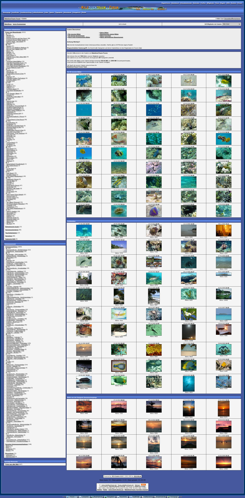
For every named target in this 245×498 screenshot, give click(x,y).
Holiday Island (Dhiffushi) (14, 110)
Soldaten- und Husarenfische (15, 412)
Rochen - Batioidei (12, 366)
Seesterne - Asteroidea (13, 401)
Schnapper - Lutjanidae (13, 384)
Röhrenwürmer (11, 369)
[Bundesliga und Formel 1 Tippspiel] (59, 12)
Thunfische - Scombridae (14, 426)
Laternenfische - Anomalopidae (15, 329)
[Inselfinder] (15, 12)
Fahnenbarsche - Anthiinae (14, 271)
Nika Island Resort (12, 165)
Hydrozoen (9, 303)
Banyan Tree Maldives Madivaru (16, 47)
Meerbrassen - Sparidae (13, 341)
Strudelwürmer (10, 420)
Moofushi (9, 161)
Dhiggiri (8, 70)
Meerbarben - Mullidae (13, 340)
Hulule (8, 115)
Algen (7, 447)
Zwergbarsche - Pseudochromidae (17, 441)
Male (7, 155)
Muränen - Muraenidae (13, 351)
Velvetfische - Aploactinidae (14, 435)
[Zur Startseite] (239, 3)
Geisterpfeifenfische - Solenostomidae (18, 288)
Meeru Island (10, 158)
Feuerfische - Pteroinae (13, 276)
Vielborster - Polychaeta (13, 436)
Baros (8, 50)
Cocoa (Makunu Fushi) (13, 67)
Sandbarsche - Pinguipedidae (15, 374)
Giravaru (9, 98)
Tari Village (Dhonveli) (13, 202)
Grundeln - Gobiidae (12, 291)
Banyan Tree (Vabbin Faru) (14, 49)
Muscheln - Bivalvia (12, 352)
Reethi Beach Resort (12, 185)
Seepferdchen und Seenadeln (15, 398)
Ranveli (8, 184)
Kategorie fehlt (10, 456)
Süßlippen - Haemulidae (13, 421)
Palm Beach (10, 173)
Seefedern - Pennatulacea (14, 392)
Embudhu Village (11, 80)
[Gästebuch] (175, 3)
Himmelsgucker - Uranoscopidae (16, 300)
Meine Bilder (104, 32)
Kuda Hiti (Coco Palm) (13, 132)
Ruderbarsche (10, 371)
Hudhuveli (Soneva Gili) (13, 113)
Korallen (8, 317)
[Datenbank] (67, 12)
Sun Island (9, 199)
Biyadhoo (9, 53)
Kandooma (9, 124)
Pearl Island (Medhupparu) (14, 176)
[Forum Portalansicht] (83, 12)
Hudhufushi (9, 112)
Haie (7, 296)
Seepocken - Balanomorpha (15, 400)
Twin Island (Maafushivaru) (14, 208)
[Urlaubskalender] (186, 3)
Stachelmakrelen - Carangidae (15, 413)
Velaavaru (9, 214)
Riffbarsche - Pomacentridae (15, 364)
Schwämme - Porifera (13, 389)
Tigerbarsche (10, 427)
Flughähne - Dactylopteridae (15, 279)
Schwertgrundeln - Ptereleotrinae (16, 390)
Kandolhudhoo (10, 122)
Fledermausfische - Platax (14, 277)
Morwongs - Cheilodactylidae (15, 349)
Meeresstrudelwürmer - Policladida (17, 345)
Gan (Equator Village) (13, 93)
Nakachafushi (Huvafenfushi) (15, 164)
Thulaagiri (9, 205)
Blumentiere (10, 257)
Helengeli (9, 104)
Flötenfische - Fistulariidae (14, 280)
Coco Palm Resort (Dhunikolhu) (16, 66)
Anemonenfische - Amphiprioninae (16, 250)
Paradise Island (11, 174)
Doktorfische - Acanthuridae (15, 262)
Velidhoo (8, 216)
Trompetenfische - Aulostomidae (16, 432)
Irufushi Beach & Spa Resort (15, 119)
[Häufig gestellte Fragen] (228, 3)
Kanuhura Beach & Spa (13, 127)
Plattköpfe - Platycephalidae (14, 358)
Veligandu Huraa (11, 217)
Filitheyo (8, 87)
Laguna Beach (10, 142)
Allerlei (8, 446)
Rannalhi (9, 182)
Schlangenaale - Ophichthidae (15, 381)
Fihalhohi (9, 86)
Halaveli (8, 102)
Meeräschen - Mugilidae (13, 338)
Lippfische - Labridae (12, 332)
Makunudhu (10, 153)
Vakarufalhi (9, 213)
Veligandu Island (11, 219)
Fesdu (8, 84)
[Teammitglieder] (217, 3)
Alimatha (8, 35)
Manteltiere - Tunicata (13, 337)
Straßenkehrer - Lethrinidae (14, 416)
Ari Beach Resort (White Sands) (16, 40)
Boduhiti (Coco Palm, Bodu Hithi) (16, 57)
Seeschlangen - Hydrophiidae (15, 404)
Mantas (8, 335)
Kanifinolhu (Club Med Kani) (14, 125)
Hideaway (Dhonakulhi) (13, 109)
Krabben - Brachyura (12, 322)
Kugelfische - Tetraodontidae (15, 325)
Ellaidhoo (9, 76)
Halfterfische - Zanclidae (13, 299)
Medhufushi (10, 156)
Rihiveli (8, 190)
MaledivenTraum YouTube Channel (136, 489)
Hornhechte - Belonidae (13, 302)
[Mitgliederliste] (211, 3)
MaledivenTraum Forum (12, 18)
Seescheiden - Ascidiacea (14, 403)
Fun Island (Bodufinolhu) (13, 90)
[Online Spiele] (51, 12)
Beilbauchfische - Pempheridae (16, 256)
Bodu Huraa (10, 55)
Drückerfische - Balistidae (14, 265)
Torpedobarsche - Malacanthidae (16, 430)
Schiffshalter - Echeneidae (14, 378)
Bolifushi (8, 58)
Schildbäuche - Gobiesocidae (15, 380)
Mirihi (8, 159)
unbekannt (9, 455)
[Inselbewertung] (26, 12)
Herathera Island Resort (13, 107)
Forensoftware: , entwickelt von (122, 486)
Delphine (9, 260)
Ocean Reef (10, 168)
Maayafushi (10, 148)
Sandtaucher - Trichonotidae (15, 375)
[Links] (46, 12)
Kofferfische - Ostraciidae (14, 315)
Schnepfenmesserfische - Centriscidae (18, 387)
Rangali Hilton (10, 181)
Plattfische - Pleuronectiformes (15, 357)
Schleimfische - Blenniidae (14, 383)
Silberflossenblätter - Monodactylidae (17, 407)
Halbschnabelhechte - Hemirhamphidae (18, 297)
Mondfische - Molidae (13, 348)
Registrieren (236, 18)
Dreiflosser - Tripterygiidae (14, 263)
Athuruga (9, 43)
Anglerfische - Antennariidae (14, 251)
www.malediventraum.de (109, 485)
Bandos (8, 46)
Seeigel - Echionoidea (13, 395)
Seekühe (9, 397)
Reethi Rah (9, 187)
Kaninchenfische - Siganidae (15, 311)
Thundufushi (10, 207)
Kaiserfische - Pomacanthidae (15, 309)
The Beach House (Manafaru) (15, 204)
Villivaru (8, 222)
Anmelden (228, 18)
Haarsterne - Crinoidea (13, 294)
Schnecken (9, 386)
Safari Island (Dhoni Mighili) (14, 194)
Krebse (8, 323)
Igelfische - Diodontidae (13, 306)
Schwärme (9, 449)
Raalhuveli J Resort (12, 179)
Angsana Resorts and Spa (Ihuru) (16, 38)
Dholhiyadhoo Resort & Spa (14, 73)
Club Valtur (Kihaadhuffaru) (14, 64)
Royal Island (10, 191)
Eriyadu (8, 81)
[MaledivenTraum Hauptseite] (7, 12)
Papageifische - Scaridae (14, 355)
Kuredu (8, 138)
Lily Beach (9, 145)
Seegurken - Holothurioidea (14, 394)
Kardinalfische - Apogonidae (14, 312)
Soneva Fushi (10, 196)
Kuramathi (9, 136)
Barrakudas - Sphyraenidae (14, 254)
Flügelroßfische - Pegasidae (15, 282)
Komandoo (9, 129)
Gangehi (9, 95)
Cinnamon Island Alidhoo (13, 61)
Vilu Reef (9, 223)
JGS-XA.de (137, 476)
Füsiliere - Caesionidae (13, 283)
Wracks (8, 450)
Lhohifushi (9, 144)
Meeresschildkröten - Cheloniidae (16, 343)
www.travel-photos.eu (115, 489)
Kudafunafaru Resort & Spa (14, 130)
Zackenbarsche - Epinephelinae (16, 439)
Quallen (8, 361)
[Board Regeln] (223, 3)
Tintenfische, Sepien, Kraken (15, 429)
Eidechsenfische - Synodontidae (16, 268)
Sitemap (137, 485)
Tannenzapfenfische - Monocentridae (17, 424)
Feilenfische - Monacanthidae (15, 274)
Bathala (8, 52)
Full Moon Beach (11, 89)
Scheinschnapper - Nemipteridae (16, 377)
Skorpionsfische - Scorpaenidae (16, 410)
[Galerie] (76, 12)
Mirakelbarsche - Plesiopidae (15, 346)
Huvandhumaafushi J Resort (15, 116)
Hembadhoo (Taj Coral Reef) (15, 106)
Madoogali (9, 151)
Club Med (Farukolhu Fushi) (15, 63)
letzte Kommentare (19, 24)
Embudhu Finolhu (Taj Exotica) (15, 78)
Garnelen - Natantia (12, 286)
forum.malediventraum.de (126, 485)
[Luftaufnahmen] (38, 12)
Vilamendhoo (10, 220)
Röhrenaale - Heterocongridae (15, 367)
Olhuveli (8, 170)
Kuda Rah (9, 135)
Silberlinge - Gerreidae (13, 409)
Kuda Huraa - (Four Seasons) (15, 133)
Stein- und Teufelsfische (13, 415)
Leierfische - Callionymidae (14, 331)
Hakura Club (10, 101)
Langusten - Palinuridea (13, 328)
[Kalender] (196, 3)
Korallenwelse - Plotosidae (14, 320)
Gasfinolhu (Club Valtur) (13, 96)
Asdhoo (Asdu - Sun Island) (14, 41)
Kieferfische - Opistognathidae (15, 314)
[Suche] (234, 3)
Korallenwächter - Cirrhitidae (15, 318)
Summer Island (11, 197)
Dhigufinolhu (10, 72)
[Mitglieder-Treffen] (203, 3)
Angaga (8, 37)
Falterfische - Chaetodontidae (15, 273)
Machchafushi (10, 150)
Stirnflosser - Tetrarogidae (14, 418)
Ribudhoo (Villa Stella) (13, 188)
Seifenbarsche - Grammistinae (15, 406)
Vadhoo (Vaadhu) (11, 211)
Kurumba (9, 139)
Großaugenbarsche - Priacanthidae (17, 289)
